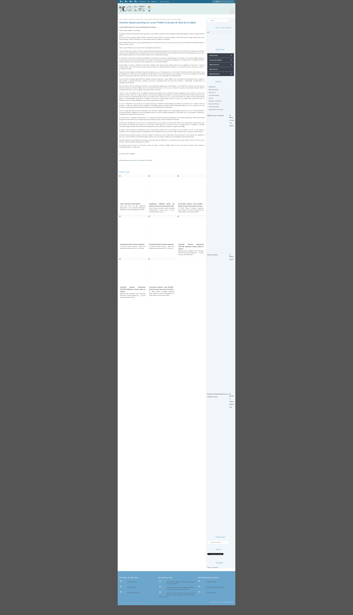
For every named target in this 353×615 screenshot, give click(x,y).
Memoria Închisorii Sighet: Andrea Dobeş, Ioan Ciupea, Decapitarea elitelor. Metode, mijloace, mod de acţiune (177, 594)
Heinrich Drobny (132, 582)
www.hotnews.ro (133, 160)
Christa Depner (131, 587)
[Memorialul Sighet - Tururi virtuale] (220, 37)
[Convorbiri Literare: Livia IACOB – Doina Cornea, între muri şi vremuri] (190, 188)
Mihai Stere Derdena (133, 592)
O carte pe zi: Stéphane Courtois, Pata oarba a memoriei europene (181, 582)
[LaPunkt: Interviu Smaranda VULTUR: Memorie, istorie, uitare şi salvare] (190, 228)
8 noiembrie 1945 (211, 582)
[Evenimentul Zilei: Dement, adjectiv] (132, 228)
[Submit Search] (214, 1)
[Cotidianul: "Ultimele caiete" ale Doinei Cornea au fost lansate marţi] (161, 188)
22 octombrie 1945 (211, 592)
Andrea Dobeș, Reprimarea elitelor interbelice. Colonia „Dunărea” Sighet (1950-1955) (181, 588)
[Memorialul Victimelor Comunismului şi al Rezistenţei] (137, 8)
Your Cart (164, 1)
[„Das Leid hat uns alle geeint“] (132, 188)
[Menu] (232, 11)
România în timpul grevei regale (215, 587)
